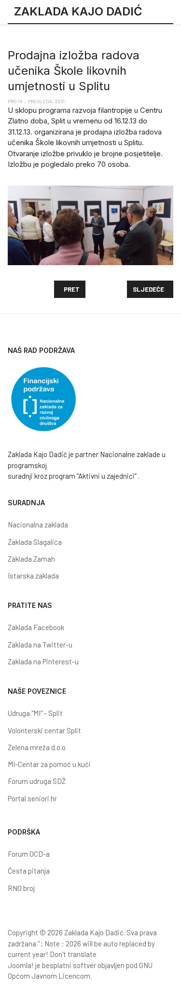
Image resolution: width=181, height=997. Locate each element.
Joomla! (21, 965)
